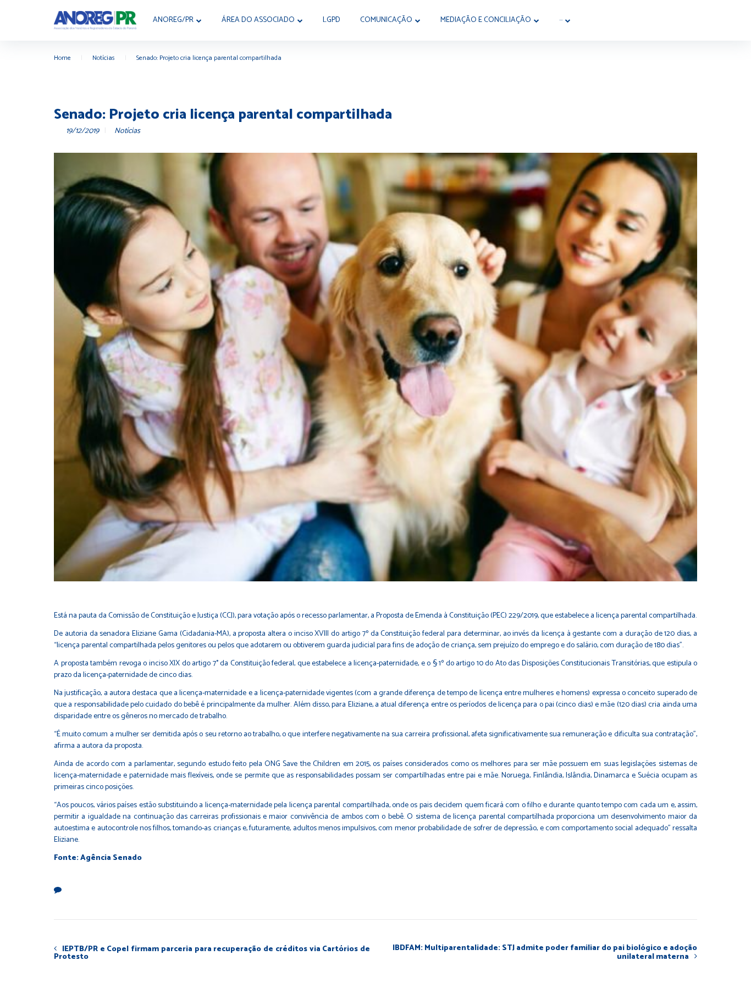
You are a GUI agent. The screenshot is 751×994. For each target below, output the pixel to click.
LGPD (331, 20)
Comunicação (386, 20)
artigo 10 (469, 663)
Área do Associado (258, 20)
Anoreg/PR (173, 20)
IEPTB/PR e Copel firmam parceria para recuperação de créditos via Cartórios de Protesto (212, 953)
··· (560, 20)
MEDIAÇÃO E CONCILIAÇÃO (485, 20)
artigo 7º (354, 634)
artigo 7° (205, 663)
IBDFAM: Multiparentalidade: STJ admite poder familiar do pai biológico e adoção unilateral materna (545, 953)
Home (62, 58)
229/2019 (523, 615)
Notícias (103, 58)
